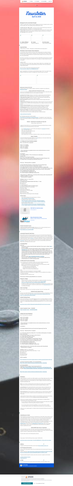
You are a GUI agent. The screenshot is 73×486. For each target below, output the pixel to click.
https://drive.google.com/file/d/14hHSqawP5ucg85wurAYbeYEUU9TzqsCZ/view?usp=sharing (35, 304)
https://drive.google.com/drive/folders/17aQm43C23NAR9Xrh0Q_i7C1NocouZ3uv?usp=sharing (35, 440)
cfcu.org (32, 238)
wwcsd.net (43, 128)
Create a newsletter (27, 483)
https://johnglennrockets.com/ (43, 445)
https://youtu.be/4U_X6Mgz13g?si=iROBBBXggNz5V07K (29, 68)
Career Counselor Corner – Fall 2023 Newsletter (28, 309)
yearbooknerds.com (23, 458)
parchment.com (24, 249)
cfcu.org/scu (22, 240)
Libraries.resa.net (26, 128)
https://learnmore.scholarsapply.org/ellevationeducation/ (29, 117)
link (37, 137)
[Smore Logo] (24, 1)
